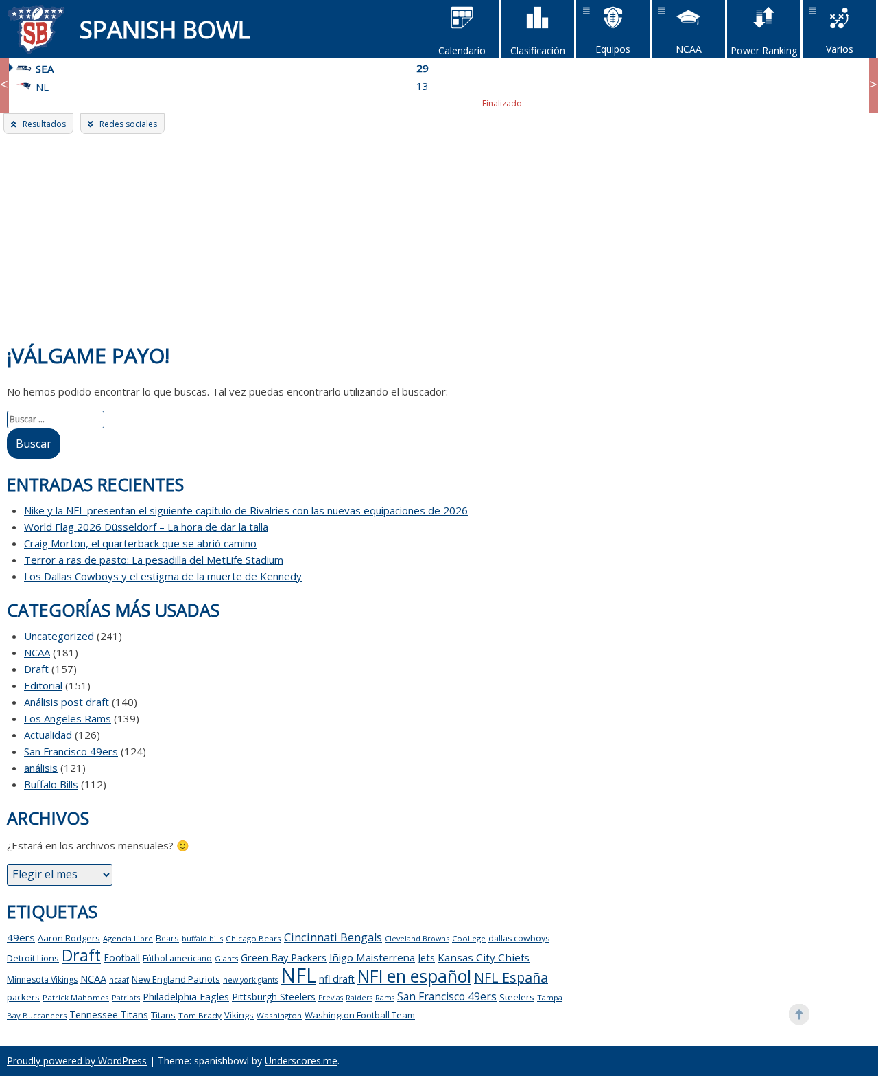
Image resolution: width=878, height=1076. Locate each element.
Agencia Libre (128, 938)
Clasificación (537, 50)
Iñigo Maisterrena (372, 957)
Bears (167, 937)
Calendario (462, 50)
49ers (21, 937)
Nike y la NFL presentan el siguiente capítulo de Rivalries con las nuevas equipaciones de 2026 (246, 510)
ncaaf (119, 979)
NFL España (511, 977)
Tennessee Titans (108, 1014)
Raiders (359, 998)
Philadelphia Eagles (186, 996)
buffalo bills (202, 938)
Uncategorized (59, 636)
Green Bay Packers (284, 957)
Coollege (469, 938)
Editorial (43, 685)
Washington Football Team (360, 1015)
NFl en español (414, 975)
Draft (36, 669)
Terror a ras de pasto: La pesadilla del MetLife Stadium (153, 559)
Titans (163, 1015)
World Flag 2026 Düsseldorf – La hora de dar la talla (146, 527)
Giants (226, 958)
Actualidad (48, 735)
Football (122, 957)
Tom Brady (200, 1015)
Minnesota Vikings (42, 979)
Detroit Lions (33, 958)
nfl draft (337, 978)
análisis (41, 768)
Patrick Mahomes (76, 997)
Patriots (126, 997)
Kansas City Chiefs (484, 957)
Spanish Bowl (165, 29)
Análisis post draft (66, 702)
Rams (384, 998)
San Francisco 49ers (71, 751)
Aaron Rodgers (69, 938)
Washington (279, 1015)
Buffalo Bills (51, 784)
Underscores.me (301, 1060)
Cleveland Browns (417, 938)
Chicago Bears (253, 938)
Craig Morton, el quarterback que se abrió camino (140, 543)
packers (23, 997)
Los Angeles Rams (67, 718)
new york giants (250, 980)
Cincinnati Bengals (333, 937)
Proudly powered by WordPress (77, 1060)
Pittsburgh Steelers (274, 996)
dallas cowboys (518, 938)
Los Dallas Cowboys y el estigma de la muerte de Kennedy (163, 576)
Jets (426, 957)
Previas (330, 998)
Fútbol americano (177, 958)
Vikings (239, 1015)
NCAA (37, 652)
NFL (298, 975)
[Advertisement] (439, 237)
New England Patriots (176, 979)
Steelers (516, 997)
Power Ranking (764, 50)
